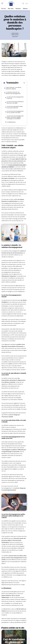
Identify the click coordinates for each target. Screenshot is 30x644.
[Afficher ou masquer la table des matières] (22, 83)
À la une (14, 635)
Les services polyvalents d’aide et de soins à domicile (15, 107)
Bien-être (15, 34)
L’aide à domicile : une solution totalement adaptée (13, 88)
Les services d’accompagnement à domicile (15, 97)
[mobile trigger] (3, 3)
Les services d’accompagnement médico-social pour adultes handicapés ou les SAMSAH (15, 117)
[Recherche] (23, 3)
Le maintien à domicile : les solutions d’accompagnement (13, 92)
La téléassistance (11, 122)
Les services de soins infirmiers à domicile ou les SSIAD (15, 102)
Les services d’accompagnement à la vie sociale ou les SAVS (15, 111)
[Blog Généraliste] (11, 3)
